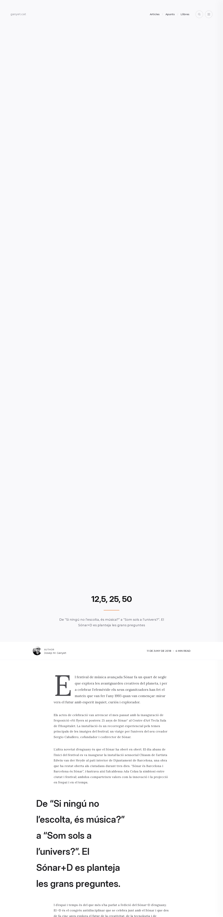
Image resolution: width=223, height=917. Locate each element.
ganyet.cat (18, 14)
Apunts (170, 14)
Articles (155, 14)
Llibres (185, 14)
